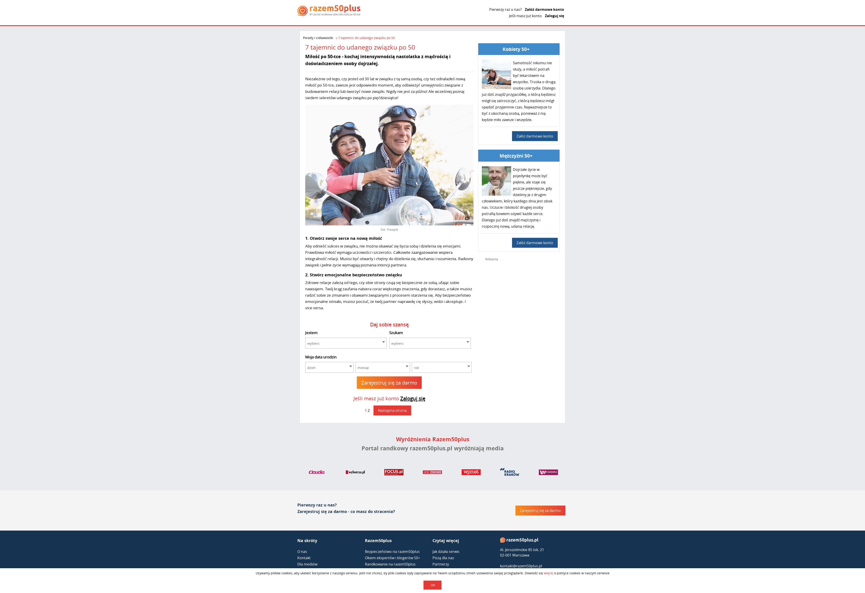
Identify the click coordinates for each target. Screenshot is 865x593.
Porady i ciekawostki (318, 38)
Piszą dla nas (443, 557)
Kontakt (304, 557)
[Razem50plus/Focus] (393, 473)
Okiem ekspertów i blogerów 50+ (392, 557)
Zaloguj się (554, 15)
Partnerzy (440, 564)
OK (433, 585)
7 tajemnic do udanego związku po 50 (366, 38)
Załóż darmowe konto (544, 9)
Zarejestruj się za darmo (389, 382)
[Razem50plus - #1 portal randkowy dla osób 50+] (519, 541)
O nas (302, 551)
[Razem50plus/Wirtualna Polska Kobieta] (548, 473)
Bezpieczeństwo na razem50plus (392, 551)
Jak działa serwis (446, 551)
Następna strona (392, 410)
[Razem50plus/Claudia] (316, 473)
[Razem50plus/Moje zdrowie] (432, 473)
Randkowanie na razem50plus (390, 564)
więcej (548, 573)
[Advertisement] (519, 336)
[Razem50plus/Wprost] (471, 473)
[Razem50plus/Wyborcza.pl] (355, 473)
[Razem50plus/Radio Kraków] (509, 473)
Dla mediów (307, 564)
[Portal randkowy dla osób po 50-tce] (328, 10)
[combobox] (346, 343)
